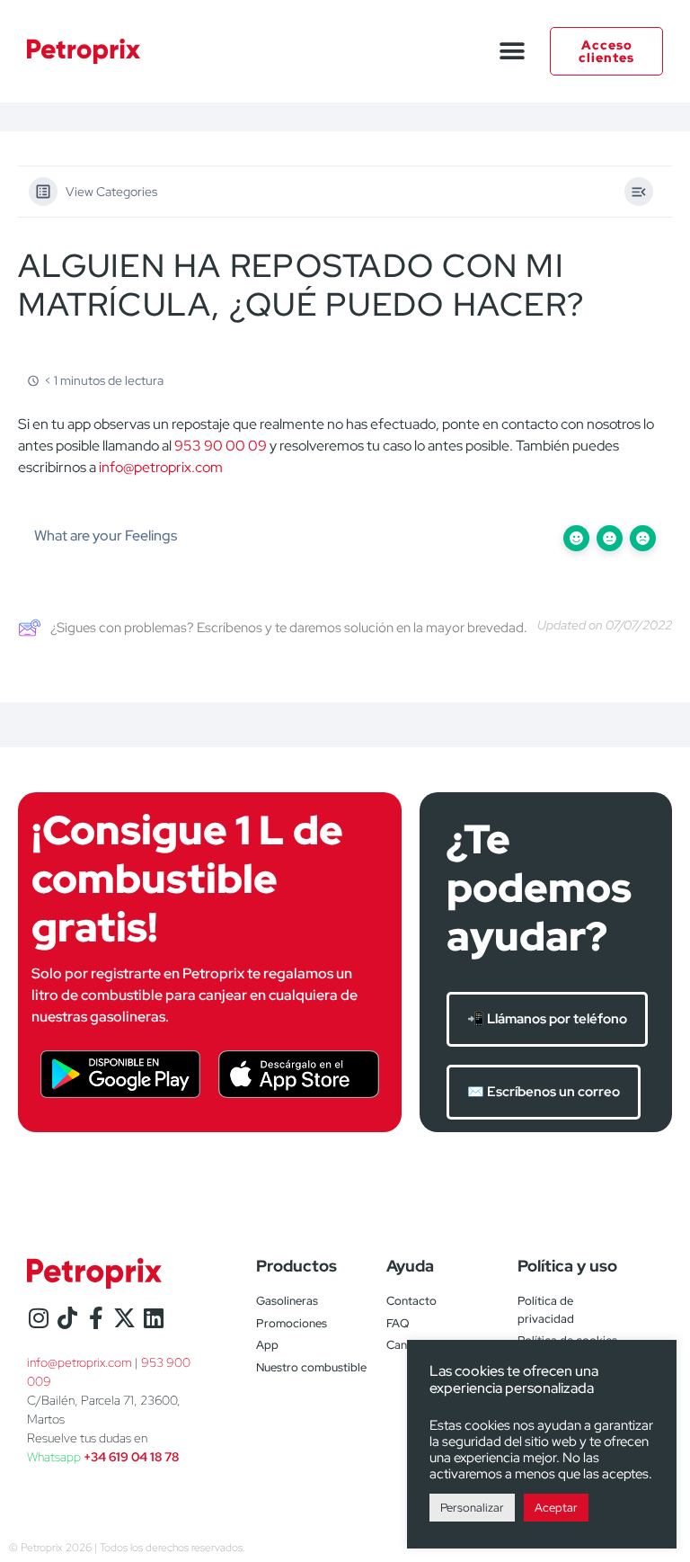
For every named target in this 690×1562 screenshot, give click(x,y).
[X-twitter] (124, 1318)
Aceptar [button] (556, 1507)
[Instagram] (38, 1318)
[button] (511, 51)
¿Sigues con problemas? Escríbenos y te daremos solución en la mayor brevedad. (288, 628)
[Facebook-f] (95, 1318)
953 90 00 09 (220, 445)
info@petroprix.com (161, 467)
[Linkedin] (153, 1318)
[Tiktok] (67, 1318)
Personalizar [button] (472, 1507)
